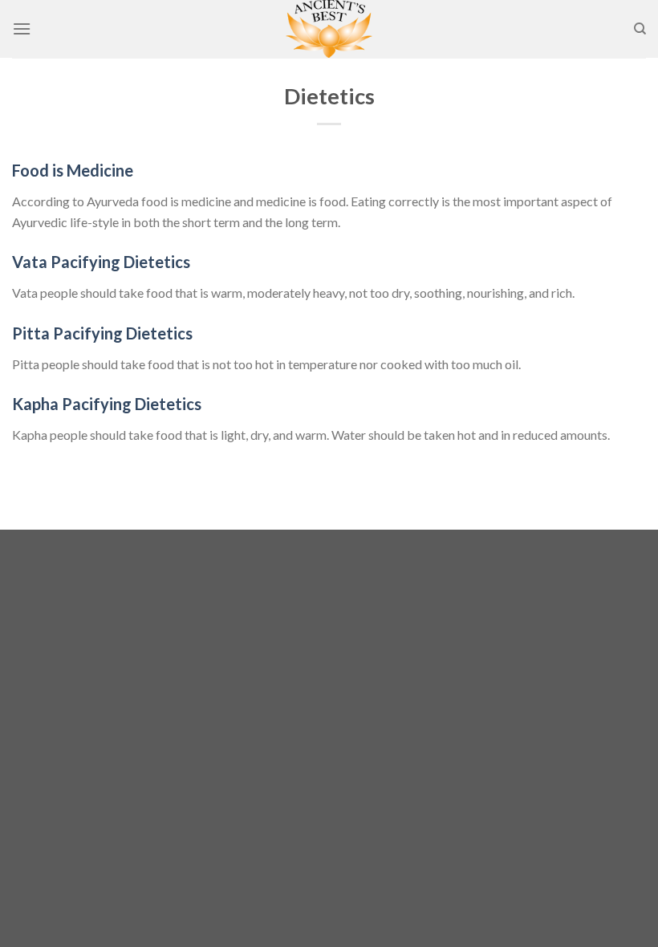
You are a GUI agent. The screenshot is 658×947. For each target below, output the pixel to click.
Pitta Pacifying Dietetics (102, 333)
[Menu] (21, 28)
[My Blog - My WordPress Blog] (329, 29)
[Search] (640, 29)
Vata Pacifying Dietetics (101, 261)
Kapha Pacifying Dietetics (106, 403)
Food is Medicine (72, 170)
